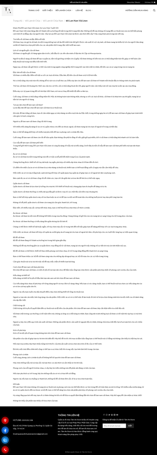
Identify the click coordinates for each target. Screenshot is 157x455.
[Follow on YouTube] (117, 415)
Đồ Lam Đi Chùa (63, 10)
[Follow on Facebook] (104, 415)
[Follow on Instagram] (106, 415)
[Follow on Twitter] (109, 415)
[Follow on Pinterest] (112, 415)
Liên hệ (79, 10)
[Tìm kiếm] (154, 10)
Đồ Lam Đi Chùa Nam (53, 20)
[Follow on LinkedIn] (114, 415)
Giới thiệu (47, 10)
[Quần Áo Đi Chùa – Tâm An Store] (13, 10)
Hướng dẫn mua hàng (136, 10)
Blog (88, 10)
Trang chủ (33, 10)
